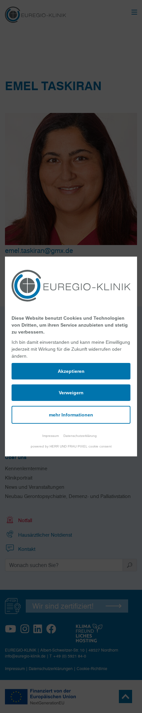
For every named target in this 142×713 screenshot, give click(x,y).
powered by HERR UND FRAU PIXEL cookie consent (71, 446)
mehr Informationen (71, 414)
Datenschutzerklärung (80, 436)
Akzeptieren (71, 371)
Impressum (50, 436)
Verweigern (71, 392)
